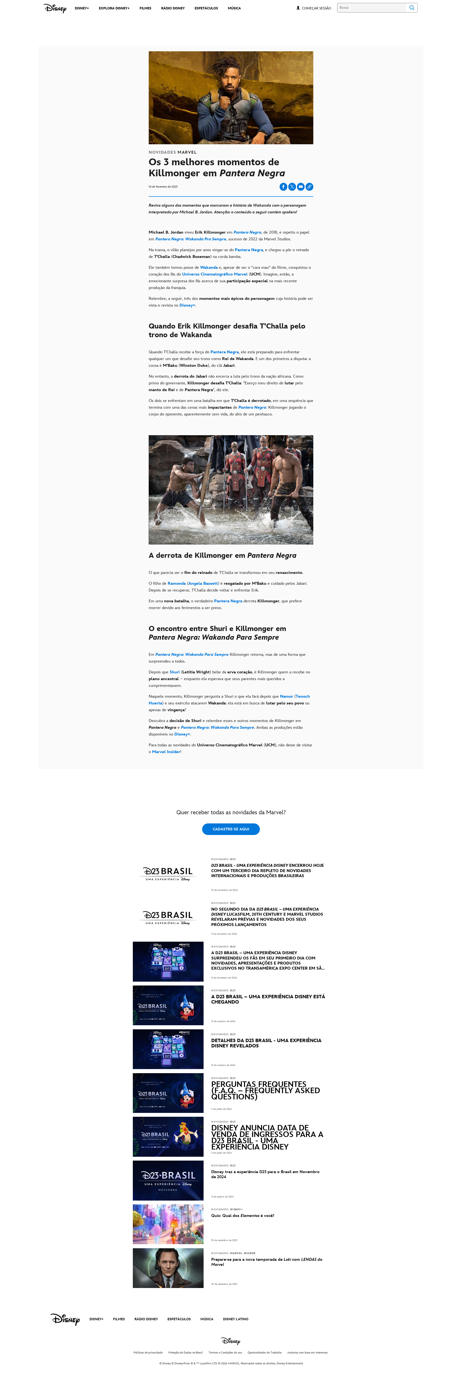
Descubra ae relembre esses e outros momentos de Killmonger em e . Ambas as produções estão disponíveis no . (226, 727)
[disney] (65, 1320)
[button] (319, 8)
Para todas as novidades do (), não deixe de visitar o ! (230, 748)
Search (412, 8)
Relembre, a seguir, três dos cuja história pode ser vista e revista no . (231, 302)
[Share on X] (292, 187)
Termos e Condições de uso (225, 1352)
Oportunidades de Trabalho (265, 1352)
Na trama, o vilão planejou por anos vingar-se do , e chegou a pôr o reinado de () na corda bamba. (229, 253)
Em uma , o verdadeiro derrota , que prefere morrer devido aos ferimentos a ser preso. (225, 604)
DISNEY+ (96, 1319)
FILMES (119, 1319)
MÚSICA (206, 1319)
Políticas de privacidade (148, 1352)
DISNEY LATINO (235, 1319)
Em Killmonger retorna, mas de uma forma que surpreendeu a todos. (227, 658)
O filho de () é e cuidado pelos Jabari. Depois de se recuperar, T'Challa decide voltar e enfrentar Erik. (228, 587)
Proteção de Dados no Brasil (185, 1352)
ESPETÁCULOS (179, 1319)
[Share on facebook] (283, 187)
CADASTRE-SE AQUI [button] (231, 829)
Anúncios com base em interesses (307, 1352)
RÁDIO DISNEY (146, 1319)
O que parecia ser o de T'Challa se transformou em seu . (226, 572)
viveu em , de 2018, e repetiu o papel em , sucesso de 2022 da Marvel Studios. (229, 236)
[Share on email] (301, 186)
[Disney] (55, 8)
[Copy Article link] (309, 187)
